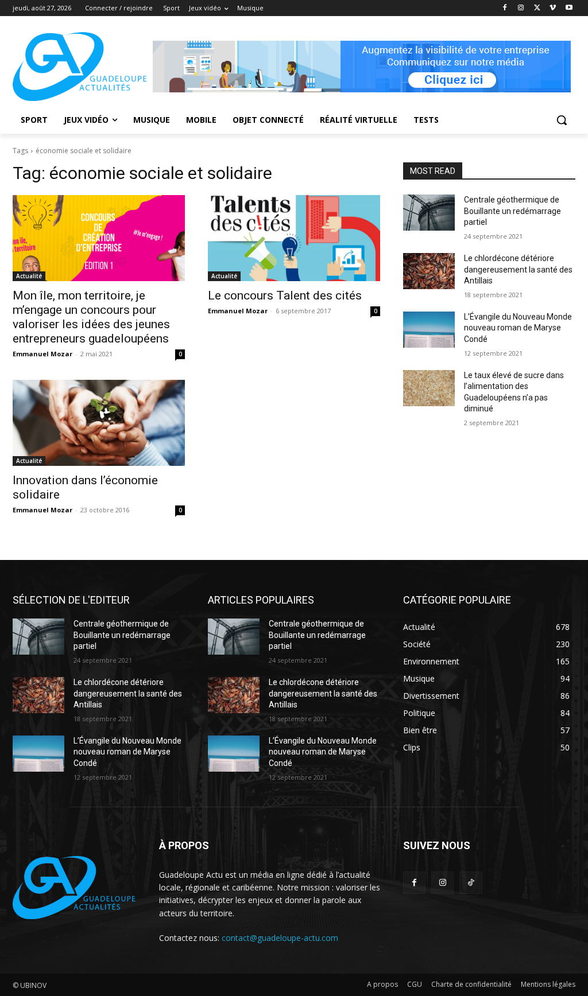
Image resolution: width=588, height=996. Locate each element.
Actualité (29, 276)
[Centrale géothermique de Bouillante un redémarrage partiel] (429, 212)
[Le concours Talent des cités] (294, 238)
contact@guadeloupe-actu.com (280, 937)
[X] (537, 8)
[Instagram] (521, 8)
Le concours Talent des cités (285, 295)
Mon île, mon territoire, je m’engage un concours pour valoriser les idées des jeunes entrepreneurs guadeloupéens (91, 317)
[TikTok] (470, 883)
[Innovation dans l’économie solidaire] (99, 423)
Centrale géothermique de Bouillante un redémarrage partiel (512, 211)
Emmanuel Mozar (42, 353)
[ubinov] (362, 66)
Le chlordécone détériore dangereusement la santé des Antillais (518, 269)
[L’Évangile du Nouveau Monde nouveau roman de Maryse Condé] (429, 330)
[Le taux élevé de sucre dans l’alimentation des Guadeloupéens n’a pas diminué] (429, 388)
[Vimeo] (552, 8)
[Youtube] (568, 8)
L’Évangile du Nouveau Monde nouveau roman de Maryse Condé (518, 328)
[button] (561, 120)
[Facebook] (505, 8)
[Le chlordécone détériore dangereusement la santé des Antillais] (429, 271)
